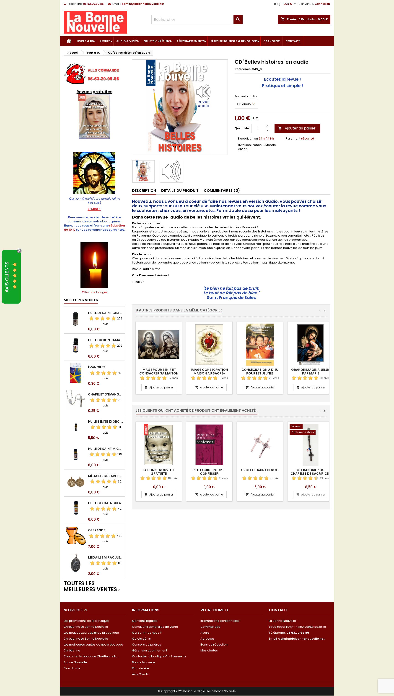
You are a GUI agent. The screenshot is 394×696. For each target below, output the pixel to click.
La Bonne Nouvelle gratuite (159, 472)
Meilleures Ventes (81, 300)
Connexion (322, 4)
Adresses (207, 638)
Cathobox (271, 41)
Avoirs (205, 632)
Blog (277, 4)
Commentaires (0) (222, 190)
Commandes (210, 627)
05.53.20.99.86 (93, 4)
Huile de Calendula (104, 503)
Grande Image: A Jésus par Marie (310, 371)
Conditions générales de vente (155, 627)
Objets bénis (141, 638)
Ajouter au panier (297, 128)
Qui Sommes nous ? (147, 632)
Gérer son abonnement (149, 650)
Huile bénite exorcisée (105, 421)
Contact (292, 41)
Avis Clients (140, 674)
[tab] (144, 190)
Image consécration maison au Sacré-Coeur (209, 373)
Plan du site (72, 668)
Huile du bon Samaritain (105, 340)
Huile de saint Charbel (105, 313)
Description (144, 190)
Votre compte (214, 610)
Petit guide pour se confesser (209, 472)
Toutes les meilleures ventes (92, 586)
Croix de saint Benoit (260, 470)
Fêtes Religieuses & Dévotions (234, 41)
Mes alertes (209, 650)
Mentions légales (144, 621)
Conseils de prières (146, 644)
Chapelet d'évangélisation (105, 394)
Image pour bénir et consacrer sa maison (158, 371)
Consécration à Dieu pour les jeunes (259, 371)
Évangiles (96, 367)
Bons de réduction (214, 644)
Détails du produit (180, 190)
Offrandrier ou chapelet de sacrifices (310, 472)
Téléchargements (191, 41)
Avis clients (6, 276)
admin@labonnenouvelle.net (143, 4)
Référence (243, 69)
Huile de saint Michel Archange (105, 449)
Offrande (96, 530)
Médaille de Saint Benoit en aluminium (105, 476)
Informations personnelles (219, 621)
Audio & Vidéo (127, 41)
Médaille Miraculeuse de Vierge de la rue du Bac (105, 557)
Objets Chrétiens (157, 41)
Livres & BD (85, 41)
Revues (105, 41)
